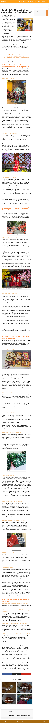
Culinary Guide (30, 1)
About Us (22, 721)
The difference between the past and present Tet (14, 56)
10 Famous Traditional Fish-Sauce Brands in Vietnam (9, 699)
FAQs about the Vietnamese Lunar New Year (13, 59)
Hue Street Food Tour (22, 1)
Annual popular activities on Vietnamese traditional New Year (16, 57)
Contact (39, 1)
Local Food (8, 721)
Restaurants (12, 721)
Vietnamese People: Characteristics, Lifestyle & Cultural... (24, 699)
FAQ (35, 1)
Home (2, 5)
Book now (43, 1)
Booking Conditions (17, 721)
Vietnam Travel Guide (7, 5)
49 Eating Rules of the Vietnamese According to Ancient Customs (8, 688)
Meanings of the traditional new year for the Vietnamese (15, 54)
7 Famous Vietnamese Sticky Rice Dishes (24, 688)
